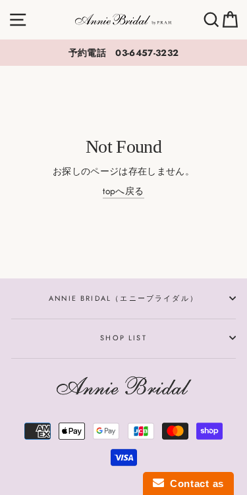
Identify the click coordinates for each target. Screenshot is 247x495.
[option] (123, 52)
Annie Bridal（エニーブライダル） (123, 298)
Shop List (123, 337)
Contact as (194, 483)
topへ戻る (123, 190)
